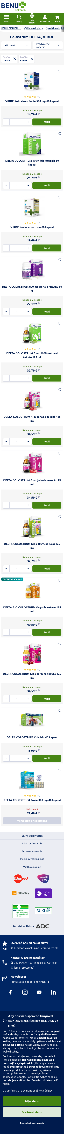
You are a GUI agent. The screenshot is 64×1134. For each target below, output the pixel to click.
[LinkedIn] (53, 992)
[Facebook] (10, 992)
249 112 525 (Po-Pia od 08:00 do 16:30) (35, 962)
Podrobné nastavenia (32, 1123)
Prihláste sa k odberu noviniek (28, 981)
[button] (44, 19)
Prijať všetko (32, 1101)
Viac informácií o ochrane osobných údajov (28, 1090)
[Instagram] (25, 992)
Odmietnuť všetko (32, 1112)
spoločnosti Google (14, 1076)
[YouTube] (39, 992)
